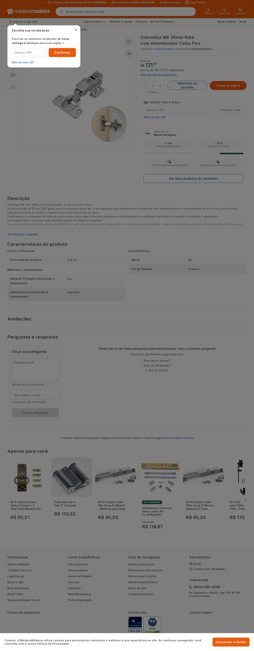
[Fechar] (76, 30)
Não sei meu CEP (23, 62)
